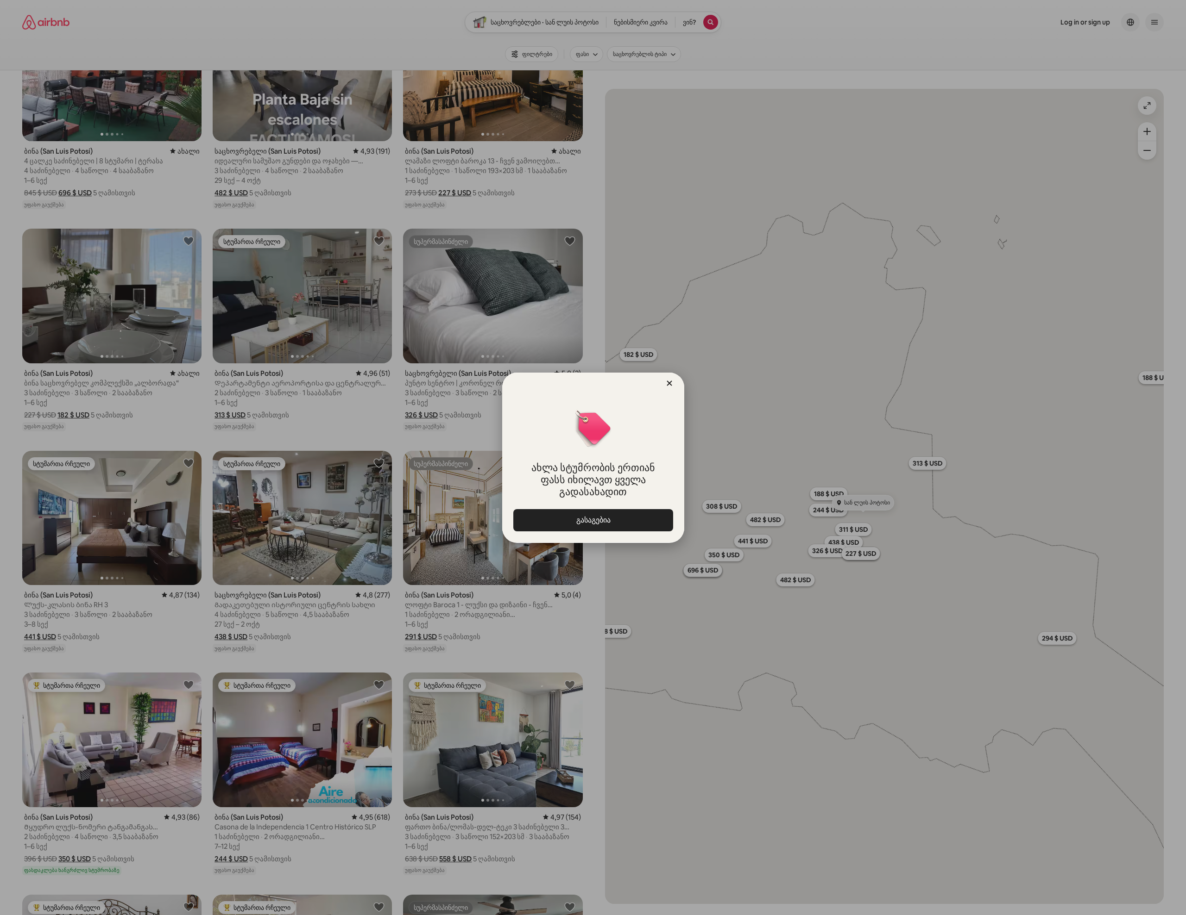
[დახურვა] (669, 383)
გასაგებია (593, 520)
